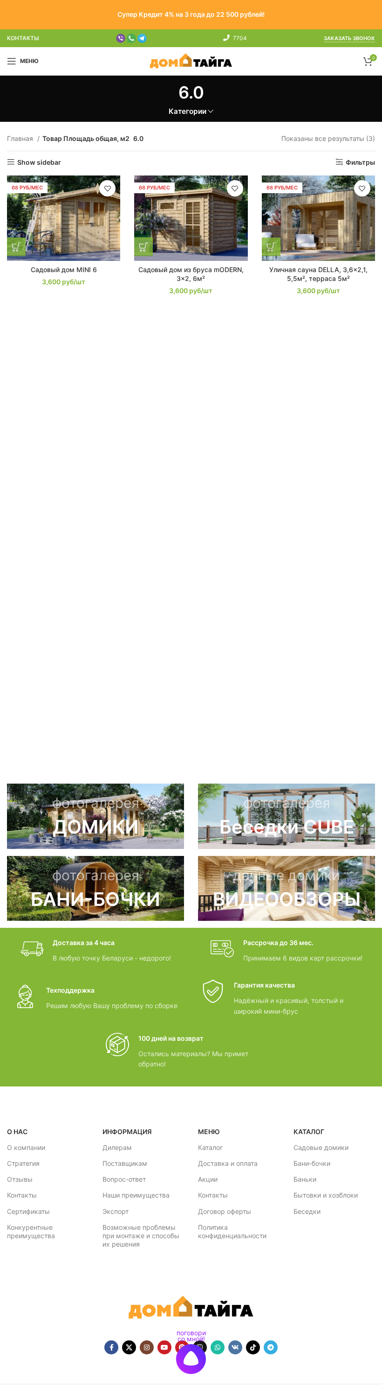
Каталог (210, 1147)
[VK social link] (235, 1347)
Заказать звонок (349, 38)
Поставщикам (124, 1163)
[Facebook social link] (111, 1347)
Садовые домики (320, 1147)
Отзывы (20, 1179)
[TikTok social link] (253, 1347)
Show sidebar (39, 162)
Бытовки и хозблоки (325, 1195)
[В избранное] (107, 188)
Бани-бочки (311, 1163)
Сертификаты (28, 1211)
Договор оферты (224, 1211)
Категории (187, 111)
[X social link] (129, 1347)
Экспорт (115, 1211)
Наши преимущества (136, 1195)
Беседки (307, 1211)
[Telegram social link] (271, 1347)
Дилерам (117, 1147)
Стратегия (23, 1163)
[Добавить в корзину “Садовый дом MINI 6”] (16, 247)
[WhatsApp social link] (218, 1347)
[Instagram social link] (147, 1347)
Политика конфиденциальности (232, 1231)
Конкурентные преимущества (31, 1231)
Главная (21, 138)
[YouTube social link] (164, 1347)
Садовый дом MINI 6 (64, 269)
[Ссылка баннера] (95, 816)
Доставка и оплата (228, 1163)
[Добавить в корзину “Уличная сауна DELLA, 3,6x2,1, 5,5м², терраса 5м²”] (271, 247)
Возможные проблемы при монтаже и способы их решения (140, 1235)
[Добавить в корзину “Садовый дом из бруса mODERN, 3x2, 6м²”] (143, 247)
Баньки (304, 1179)
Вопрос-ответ (124, 1179)
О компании (26, 1147)
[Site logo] (191, 60)
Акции (208, 1179)
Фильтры (360, 162)
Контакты (22, 1195)
